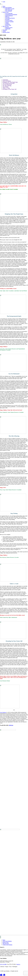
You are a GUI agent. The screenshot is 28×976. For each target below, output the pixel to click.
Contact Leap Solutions (7, 944)
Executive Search (8, 20)
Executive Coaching (9, 21)
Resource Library (6, 32)
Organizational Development (11, 14)
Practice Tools (8, 25)
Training (7, 22)
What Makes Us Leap (9, 8)
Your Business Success (10, 18)
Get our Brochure (8, 13)
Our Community (8, 10)
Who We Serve (6, 26)
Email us (18, 964)
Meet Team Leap (8, 9)
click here (11, 725)
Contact (4, 31)
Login (4, 1)
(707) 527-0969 (3, 964)
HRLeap (7, 16)
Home (4, 6)
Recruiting (7, 19)
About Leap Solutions (7, 7)
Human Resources (9, 15)
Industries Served (8, 27)
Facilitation (7, 24)
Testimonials (7, 28)
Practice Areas (5, 12)
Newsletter (5, 29)
